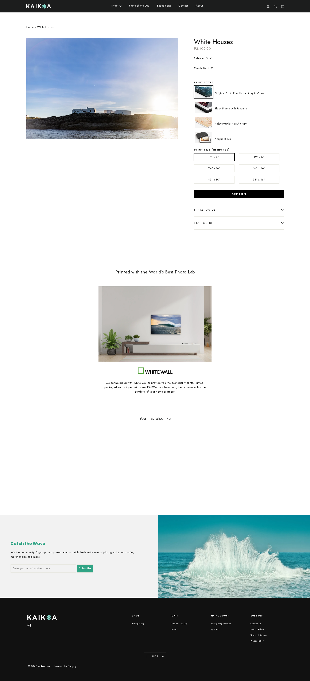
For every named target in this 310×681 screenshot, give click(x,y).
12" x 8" (259, 157)
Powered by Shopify (65, 666)
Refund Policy (257, 629)
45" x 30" (214, 180)
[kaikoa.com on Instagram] (29, 625)
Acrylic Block (203, 137)
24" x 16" (214, 168)
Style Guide (205, 210)
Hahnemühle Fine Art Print (203, 122)
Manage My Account (221, 623)
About (199, 6)
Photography (138, 623)
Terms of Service (259, 635)
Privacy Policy (257, 640)
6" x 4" (214, 157)
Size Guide (203, 223)
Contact (183, 6)
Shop (115, 6)
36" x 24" (259, 168)
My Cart (214, 629)
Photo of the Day (139, 6)
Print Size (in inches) (212, 150)
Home (30, 27)
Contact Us (256, 623)
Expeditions (164, 6)
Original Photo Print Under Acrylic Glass (203, 92)
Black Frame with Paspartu (203, 107)
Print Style (203, 82)
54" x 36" (259, 180)
